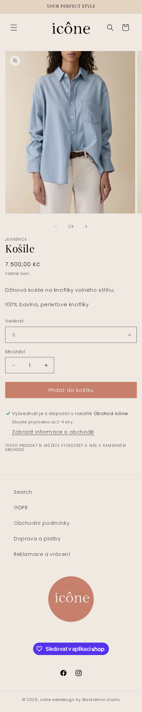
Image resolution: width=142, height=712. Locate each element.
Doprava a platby (37, 538)
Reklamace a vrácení (42, 554)
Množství (15, 351)
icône (45, 699)
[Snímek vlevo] (55, 226)
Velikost (14, 321)
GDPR (21, 507)
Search (23, 492)
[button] (13, 27)
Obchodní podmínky (42, 523)
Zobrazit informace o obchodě (53, 432)
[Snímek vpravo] (86, 226)
